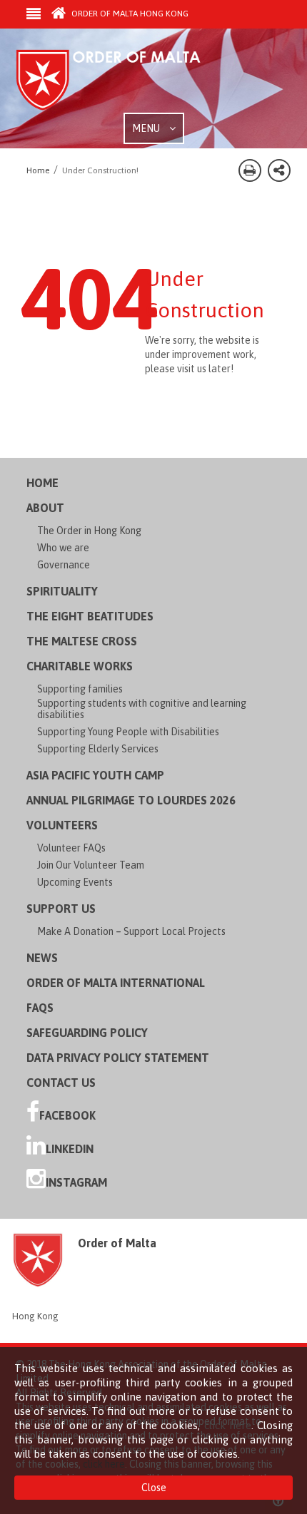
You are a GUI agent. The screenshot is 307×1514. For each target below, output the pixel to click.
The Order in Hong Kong (89, 530)
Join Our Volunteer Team (90, 865)
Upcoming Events (75, 882)
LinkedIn (70, 1148)
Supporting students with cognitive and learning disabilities (141, 708)
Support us (61, 908)
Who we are (63, 547)
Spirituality (62, 591)
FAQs (40, 1007)
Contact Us (61, 1082)
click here (227, 1425)
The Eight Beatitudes (90, 616)
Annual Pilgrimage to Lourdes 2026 (131, 800)
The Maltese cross (81, 641)
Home (42, 483)
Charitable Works (79, 666)
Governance (63, 565)
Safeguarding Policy (87, 1032)
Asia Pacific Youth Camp (95, 775)
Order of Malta (123, 80)
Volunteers (62, 825)
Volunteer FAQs (71, 848)
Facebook (67, 1115)
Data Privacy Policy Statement (117, 1057)
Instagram (76, 1182)
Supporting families (80, 689)
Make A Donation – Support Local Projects (131, 931)
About (45, 507)
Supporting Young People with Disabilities (128, 731)
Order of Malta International (115, 982)
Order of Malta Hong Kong (128, 14)
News (42, 957)
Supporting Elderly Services (97, 749)
